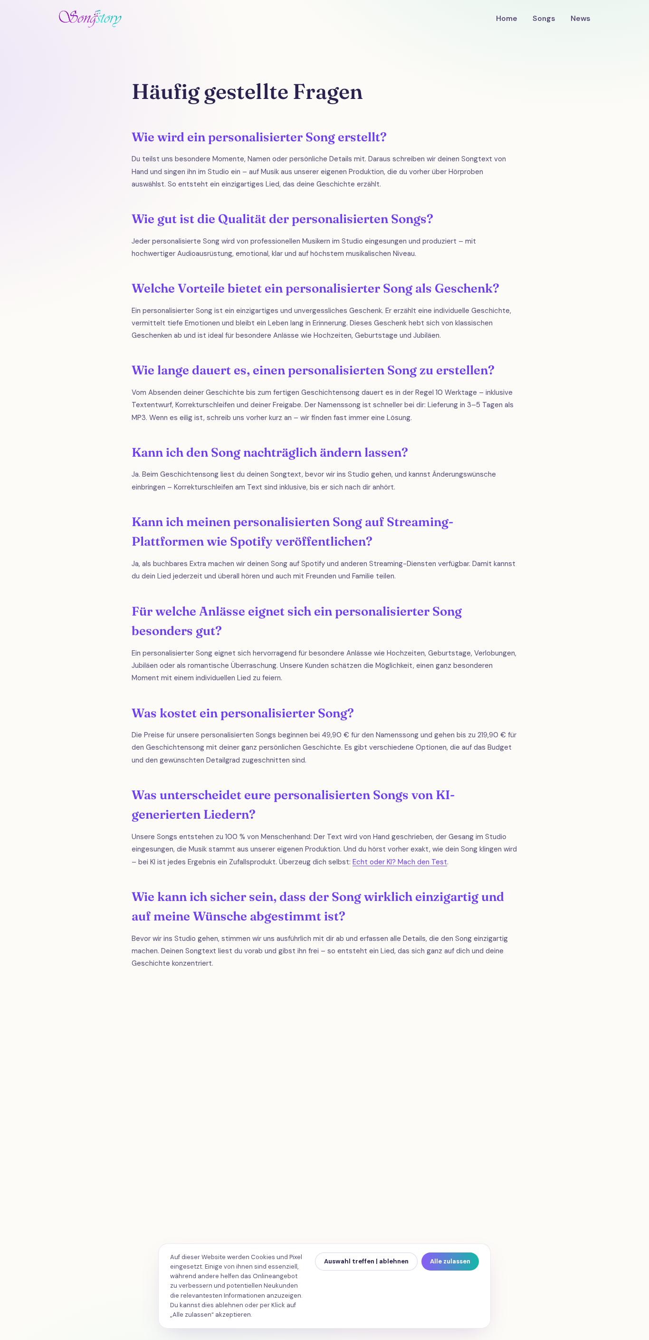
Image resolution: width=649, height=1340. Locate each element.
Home (506, 18)
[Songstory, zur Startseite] (90, 18)
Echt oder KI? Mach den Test (400, 862)
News (581, 18)
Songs (544, 18)
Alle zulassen (450, 1261)
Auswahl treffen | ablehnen (366, 1261)
